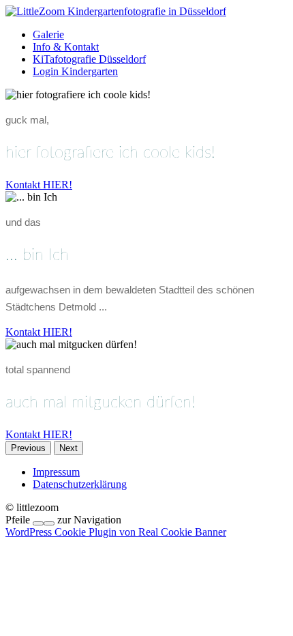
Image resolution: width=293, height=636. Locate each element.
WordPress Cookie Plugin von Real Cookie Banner (115, 532)
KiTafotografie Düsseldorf (89, 59)
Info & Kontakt (66, 47)
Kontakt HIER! (38, 184)
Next (68, 448)
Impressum (56, 472)
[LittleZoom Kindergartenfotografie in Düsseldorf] (115, 11)
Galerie (48, 34)
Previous (28, 448)
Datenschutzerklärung (80, 484)
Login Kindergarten (75, 71)
